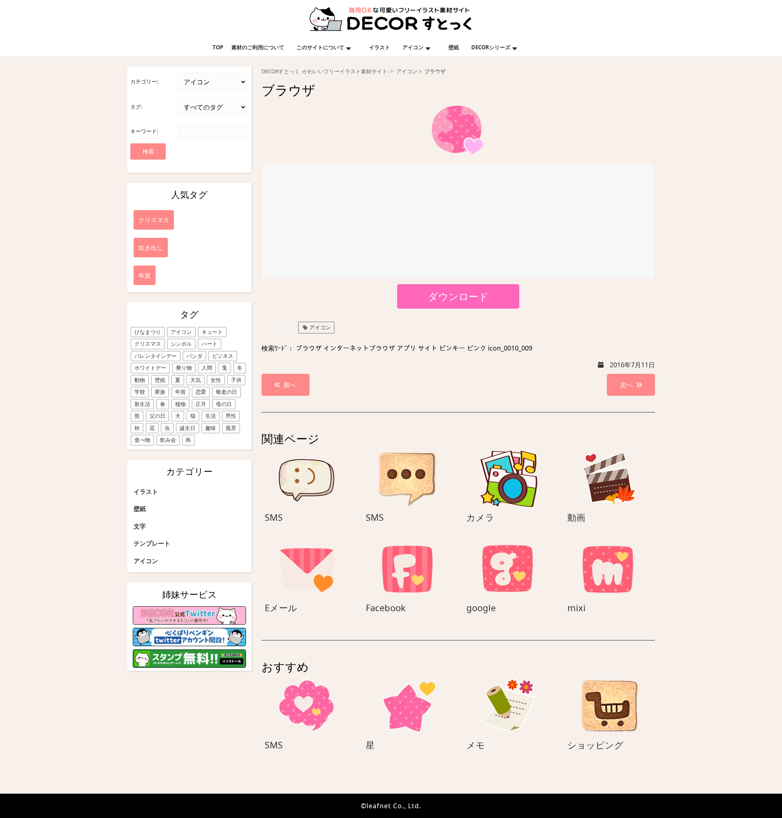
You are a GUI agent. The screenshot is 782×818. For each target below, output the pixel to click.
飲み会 (168, 439)
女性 (216, 380)
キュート (212, 332)
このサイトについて (320, 47)
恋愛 (201, 391)
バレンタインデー (155, 356)
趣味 (210, 428)
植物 (180, 404)
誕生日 (188, 428)
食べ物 (142, 439)
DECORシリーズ (490, 47)
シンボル (181, 343)
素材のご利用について (257, 47)
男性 (231, 415)
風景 (231, 428)
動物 (139, 380)
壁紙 (453, 47)
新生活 (142, 404)
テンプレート (152, 543)
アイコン (413, 47)
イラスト (379, 47)
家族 (160, 391)
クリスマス (147, 343)
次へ (626, 384)
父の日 (157, 415)
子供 (236, 380)
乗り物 (184, 367)
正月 (201, 404)
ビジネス (222, 356)
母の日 (224, 404)
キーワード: (144, 131)
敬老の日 (226, 391)
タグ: (136, 106)
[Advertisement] (458, 221)
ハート (209, 343)
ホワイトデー (150, 367)
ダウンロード (458, 296)
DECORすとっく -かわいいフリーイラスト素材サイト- (325, 71)
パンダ (194, 356)
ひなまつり (147, 332)
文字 (140, 526)
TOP (218, 47)
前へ (290, 384)
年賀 (180, 391)
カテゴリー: (144, 81)
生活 (210, 415)
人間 (207, 367)
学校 (139, 391)
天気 (195, 380)
